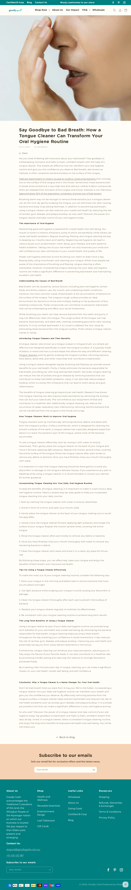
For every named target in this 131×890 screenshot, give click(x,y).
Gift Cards (43, 826)
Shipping (104, 797)
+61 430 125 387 (15, 855)
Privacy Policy (107, 817)
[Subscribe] (93, 770)
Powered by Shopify (113, 884)
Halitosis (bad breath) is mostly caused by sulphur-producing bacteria (57, 179)
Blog (70, 820)
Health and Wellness (43, 798)
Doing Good (75, 808)
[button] (42, 10)
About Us (73, 802)
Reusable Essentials (48, 805)
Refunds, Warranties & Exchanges (110, 804)
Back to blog (67, 737)
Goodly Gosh (95, 884)
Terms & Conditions (110, 811)
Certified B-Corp (77, 814)
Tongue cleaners (28, 355)
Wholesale (74, 797)
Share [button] (25, 153)
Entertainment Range (45, 813)
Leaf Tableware (46, 820)
